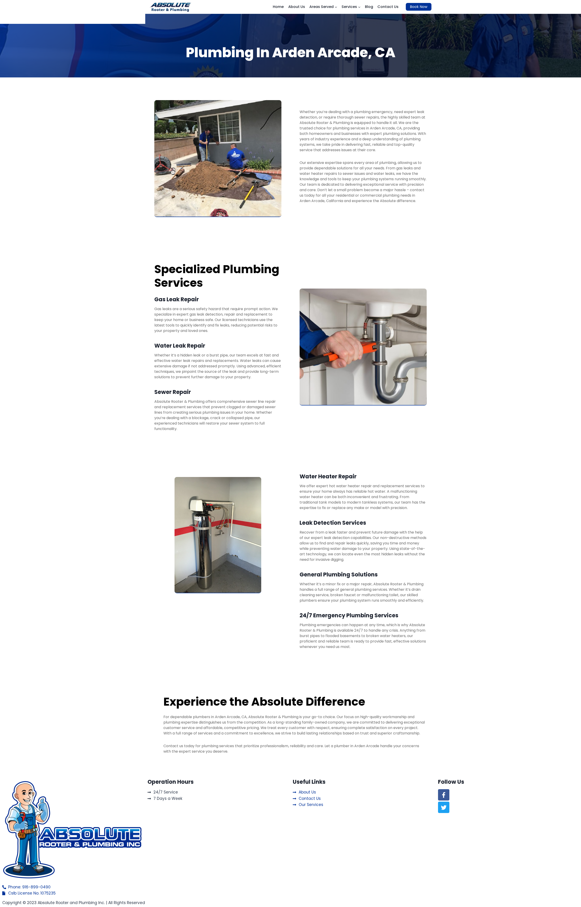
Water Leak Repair (179, 345)
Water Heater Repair (328, 476)
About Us (296, 6)
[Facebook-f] (443, 795)
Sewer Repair (172, 392)
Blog (369, 6)
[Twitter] (443, 807)
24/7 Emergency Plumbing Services (349, 615)
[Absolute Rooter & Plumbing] (171, 7)
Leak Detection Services (333, 522)
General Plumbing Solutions (339, 574)
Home (278, 6)
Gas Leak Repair (176, 299)
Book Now (418, 6)
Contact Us (388, 6)
